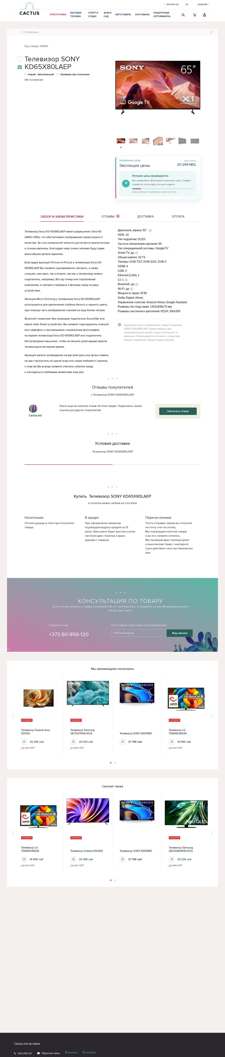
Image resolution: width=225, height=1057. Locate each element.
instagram (90, 1052)
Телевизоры (31, 32)
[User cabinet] (204, 14)
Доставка (145, 216)
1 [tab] (110, 763)
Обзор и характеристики (62, 217)
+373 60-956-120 (69, 634)
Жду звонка (179, 633)
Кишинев (203, 4)
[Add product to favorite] (19, 60)
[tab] (68, 463)
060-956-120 (25, 1053)
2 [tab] (115, 763)
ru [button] (187, 4)
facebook (72, 1052)
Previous (13, 715)
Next (211, 715)
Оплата (178, 216)
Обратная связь (50, 1053)
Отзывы (110, 216)
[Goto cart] (194, 14)
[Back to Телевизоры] (211, 32)
